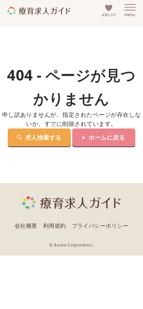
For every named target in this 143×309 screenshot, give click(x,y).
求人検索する (43, 137)
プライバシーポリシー (100, 225)
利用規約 (54, 225)
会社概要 (26, 225)
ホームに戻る (107, 137)
